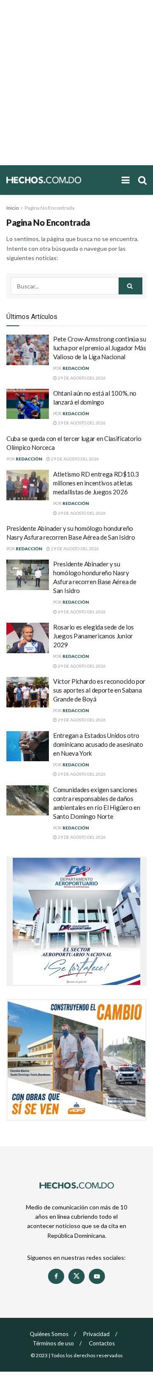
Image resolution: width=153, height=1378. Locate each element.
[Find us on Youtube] (97, 1276)
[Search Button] (142, 180)
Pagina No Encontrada (49, 208)
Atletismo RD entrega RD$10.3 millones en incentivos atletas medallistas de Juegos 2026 (96, 483)
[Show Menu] (126, 180)
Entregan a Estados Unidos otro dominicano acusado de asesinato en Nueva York (98, 744)
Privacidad (96, 1334)
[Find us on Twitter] (76, 1276)
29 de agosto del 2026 (81, 377)
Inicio (12, 208)
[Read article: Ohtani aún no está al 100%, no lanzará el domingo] (27, 404)
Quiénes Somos (49, 1334)
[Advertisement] (76, 82)
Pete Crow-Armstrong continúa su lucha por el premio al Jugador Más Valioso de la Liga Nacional (99, 347)
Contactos (102, 1343)
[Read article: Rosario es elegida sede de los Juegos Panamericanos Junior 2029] (27, 638)
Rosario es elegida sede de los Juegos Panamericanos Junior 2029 (93, 636)
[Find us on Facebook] (56, 1276)
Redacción (75, 368)
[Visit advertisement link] (76, 921)
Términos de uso (53, 1343)
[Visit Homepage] (59, 180)
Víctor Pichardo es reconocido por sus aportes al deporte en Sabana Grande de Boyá (99, 690)
